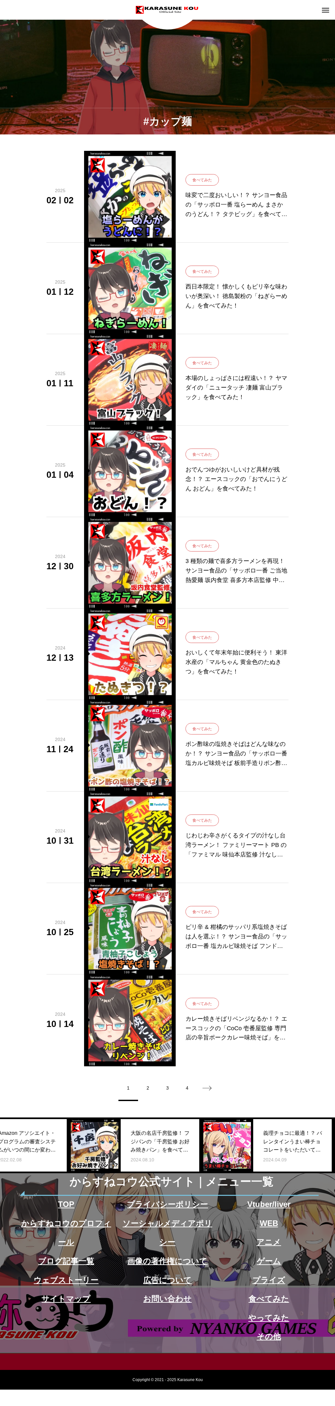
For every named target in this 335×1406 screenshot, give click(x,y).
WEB (269, 1223)
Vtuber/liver (269, 1204)
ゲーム (269, 1260)
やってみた (268, 1317)
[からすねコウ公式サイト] (167, 10)
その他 (269, 1336)
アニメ (268, 1241)
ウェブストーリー (66, 1279)
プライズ (269, 1279)
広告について (167, 1279)
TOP (66, 1204)
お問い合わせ (167, 1298)
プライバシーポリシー (167, 1204)
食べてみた (269, 1298)
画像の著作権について (167, 1260)
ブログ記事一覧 (66, 1260)
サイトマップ (66, 1298)
